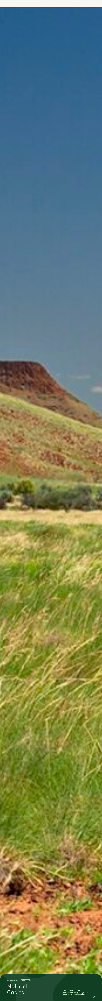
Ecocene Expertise (12, 980)
